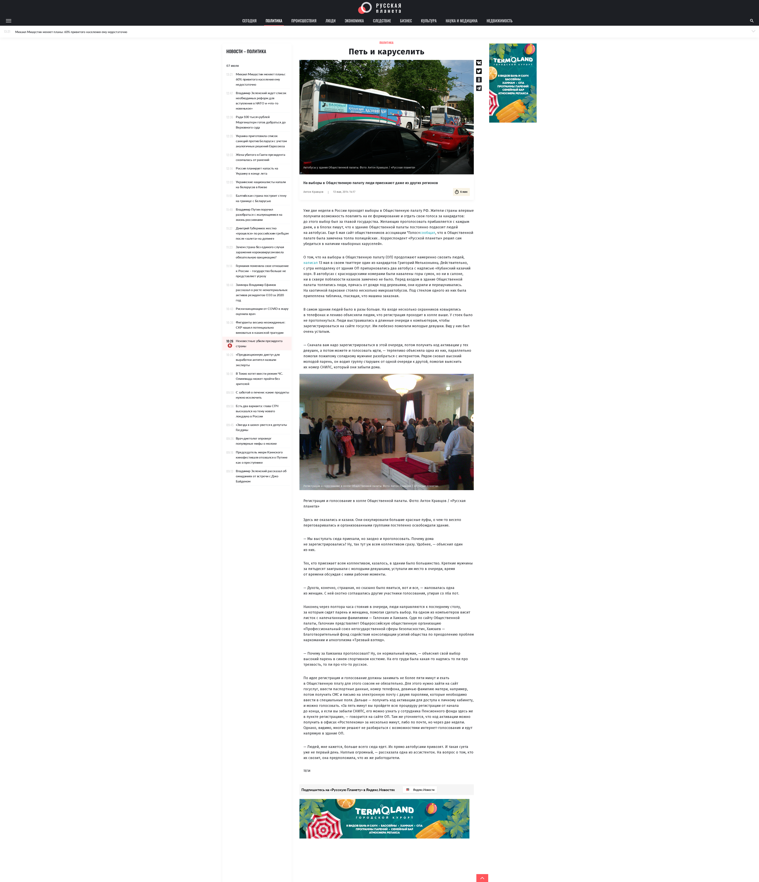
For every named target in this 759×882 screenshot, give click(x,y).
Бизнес (406, 20)
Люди (331, 20)
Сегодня (249, 20)
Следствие (382, 20)
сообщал (427, 233)
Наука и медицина (462, 20)
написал (310, 263)
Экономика (354, 20)
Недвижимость (500, 20)
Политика (274, 20)
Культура (429, 20)
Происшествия (303, 20)
